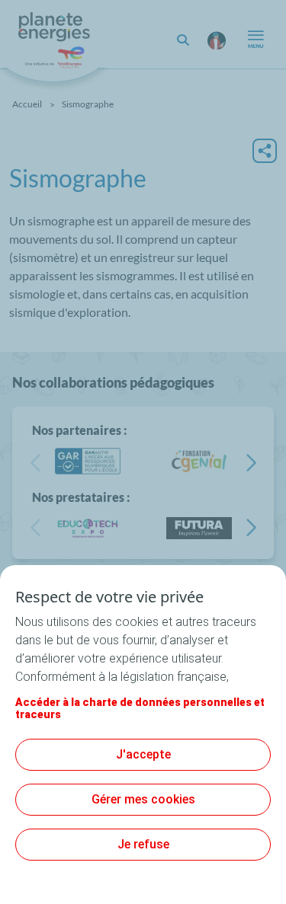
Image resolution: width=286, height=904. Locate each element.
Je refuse (143, 844)
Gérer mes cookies (143, 799)
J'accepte (143, 754)
